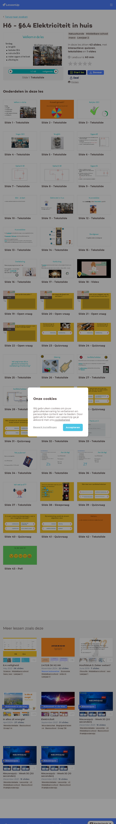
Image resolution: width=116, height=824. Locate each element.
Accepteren (73, 427)
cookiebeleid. (62, 420)
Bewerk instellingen (45, 427)
